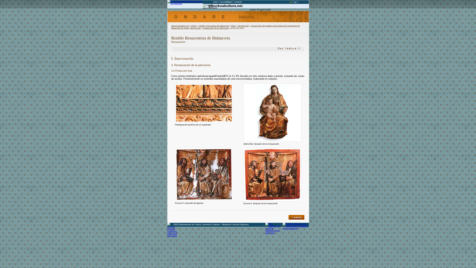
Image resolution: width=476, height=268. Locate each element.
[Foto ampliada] (204, 103)
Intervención (195, 28)
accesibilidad (226, 2)
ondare (194, 26)
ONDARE (214, 16)
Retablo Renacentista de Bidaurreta (214, 26)
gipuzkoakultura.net (225, 6)
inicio (215, 2)
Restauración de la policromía (215, 28)
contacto (238, 2)
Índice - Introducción (240, 26)
